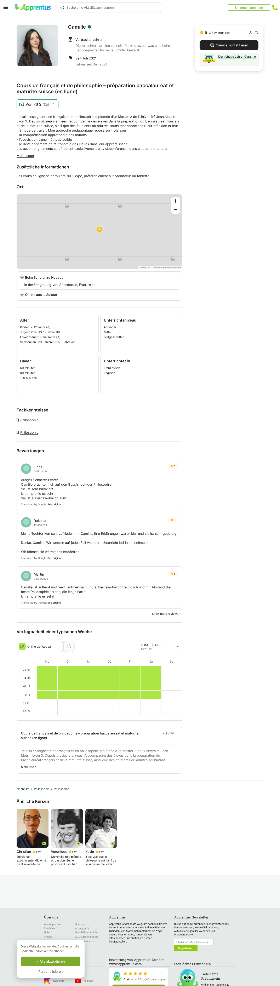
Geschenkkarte (84, 941)
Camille (77, 27)
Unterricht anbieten (249, 7)
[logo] (34, 7)
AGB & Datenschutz (86, 936)
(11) (42, 851)
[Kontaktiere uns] (275, 7)
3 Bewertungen (219, 32)
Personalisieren (50, 971)
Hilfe (47, 932)
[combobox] (109, 7)
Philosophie (29, 420)
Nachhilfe (23, 789)
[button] (256, 32)
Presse (48, 936)
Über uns (80, 924)
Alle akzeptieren (52, 961)
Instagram (58, 980)
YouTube (88, 980)
